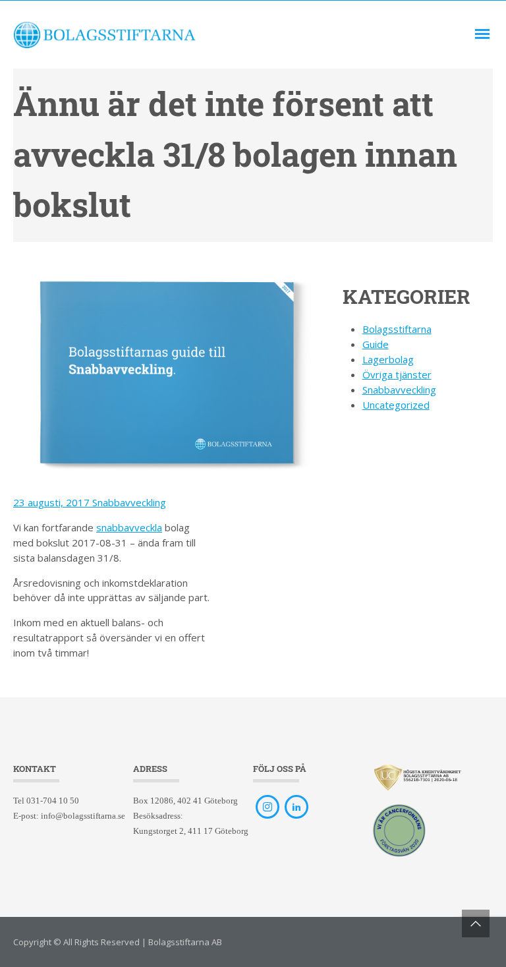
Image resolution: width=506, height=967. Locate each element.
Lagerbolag (388, 359)
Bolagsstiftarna (397, 329)
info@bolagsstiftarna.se (83, 816)
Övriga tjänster (397, 374)
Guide (375, 344)
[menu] (482, 34)
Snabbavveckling (129, 502)
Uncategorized (396, 404)
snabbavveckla (129, 527)
